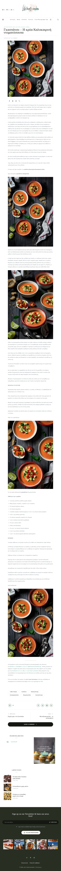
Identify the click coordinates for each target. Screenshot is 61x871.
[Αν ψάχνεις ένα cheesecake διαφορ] (8, 844)
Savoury (23, 27)
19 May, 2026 (15, 798)
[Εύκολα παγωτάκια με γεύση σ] (42, 844)
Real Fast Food (16, 27)
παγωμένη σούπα (27, 695)
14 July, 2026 (15, 780)
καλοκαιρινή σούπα (14, 695)
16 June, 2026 (15, 788)
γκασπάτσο (23, 691)
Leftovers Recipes (8, 27)
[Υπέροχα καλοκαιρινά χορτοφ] (30, 844)
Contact (44, 753)
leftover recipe (13, 691)
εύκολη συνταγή (34, 691)
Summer (27, 27)
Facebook (14, 742)
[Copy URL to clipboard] (19, 101)
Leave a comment (29, 724)
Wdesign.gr (39, 867)
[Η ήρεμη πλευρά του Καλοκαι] (19, 844)
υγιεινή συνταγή (38, 695)
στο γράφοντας (25, 666)
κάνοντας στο (25, 670)
